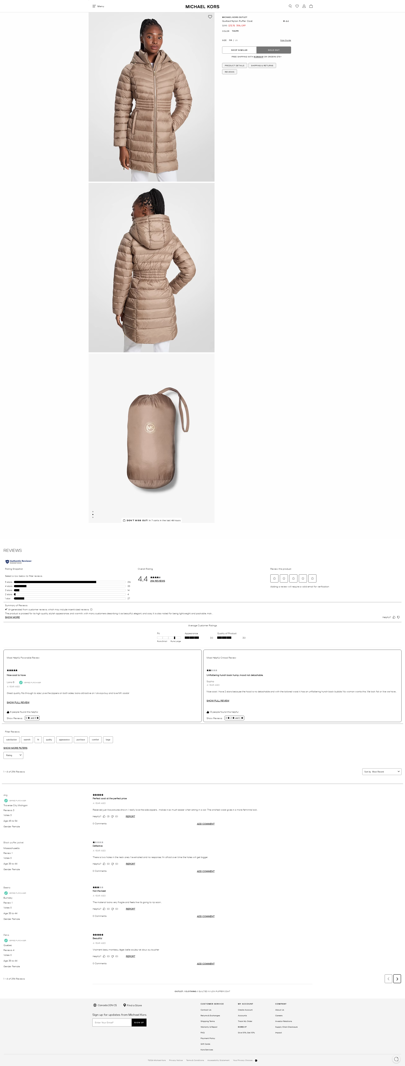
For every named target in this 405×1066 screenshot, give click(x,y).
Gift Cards (205, 1044)
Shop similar (239, 50)
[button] (396, 1059)
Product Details (234, 65)
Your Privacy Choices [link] (243, 1060)
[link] (242, 1027)
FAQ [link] (203, 1032)
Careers (278, 1015)
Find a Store (134, 1005)
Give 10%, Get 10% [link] (246, 1032)
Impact (278, 1032)
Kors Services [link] (207, 1049)
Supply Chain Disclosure (286, 1027)
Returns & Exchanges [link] (210, 1015)
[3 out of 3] (92, 517)
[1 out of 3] (92, 511)
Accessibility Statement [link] (218, 1060)
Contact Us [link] (206, 1009)
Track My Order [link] (245, 1021)
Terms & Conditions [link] (195, 1060)
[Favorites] (297, 6)
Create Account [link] (245, 1009)
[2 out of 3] (92, 514)
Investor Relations (283, 1021)
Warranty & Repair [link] (209, 1027)
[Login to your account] (304, 6)
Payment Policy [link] (208, 1038)
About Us (279, 1009)
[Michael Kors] (202, 6)
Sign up (139, 1022)
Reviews (229, 72)
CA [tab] (230, 40)
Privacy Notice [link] (176, 1060)
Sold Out (274, 50)
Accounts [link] (242, 1015)
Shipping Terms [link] (208, 1021)
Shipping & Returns (262, 65)
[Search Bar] (290, 6)
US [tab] (236, 40)
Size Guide (285, 40)
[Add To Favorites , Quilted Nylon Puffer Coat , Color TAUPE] (210, 17)
